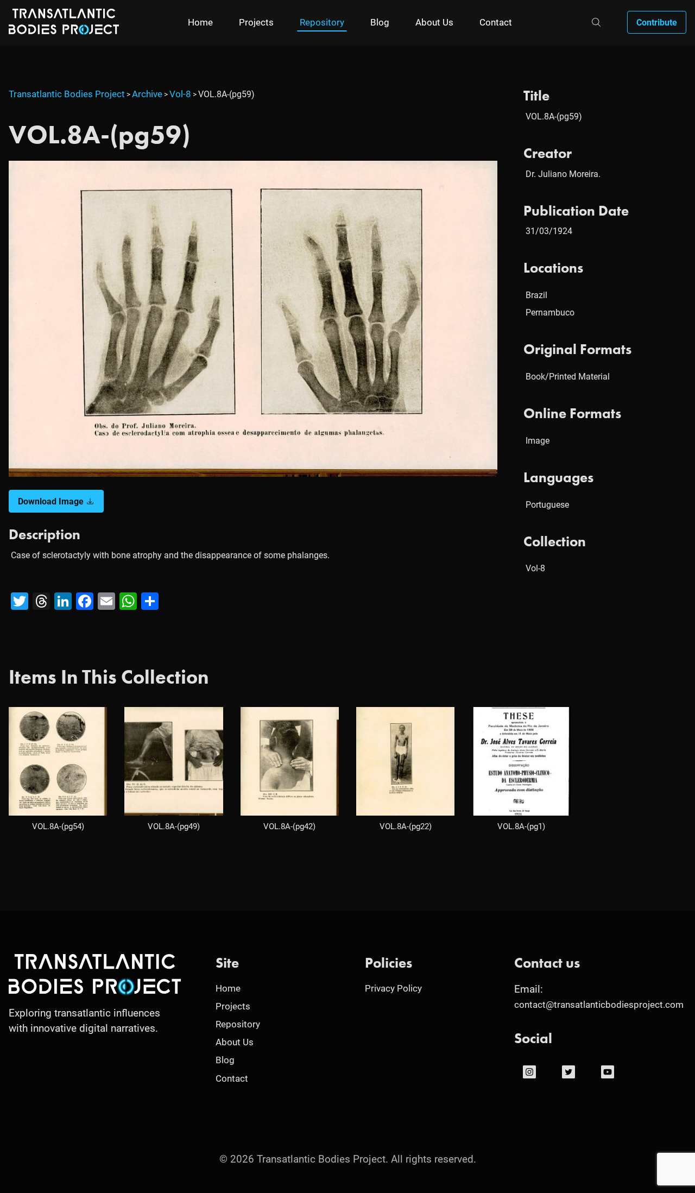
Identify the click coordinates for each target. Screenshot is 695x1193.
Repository (322, 22)
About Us (434, 22)
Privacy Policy (393, 988)
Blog (379, 22)
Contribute (656, 22)
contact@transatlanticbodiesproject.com (599, 1004)
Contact (495, 22)
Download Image (51, 501)
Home (200, 22)
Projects (256, 22)
